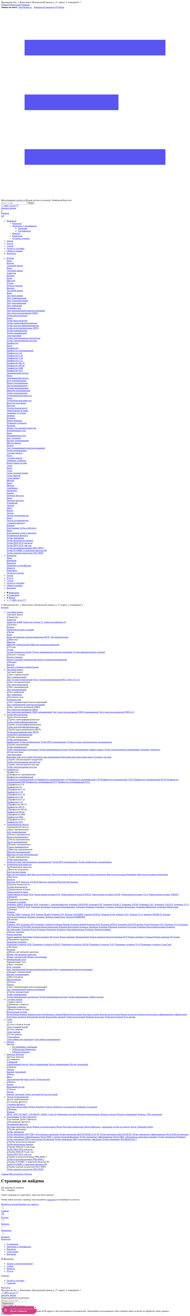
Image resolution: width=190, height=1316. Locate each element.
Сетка (9, 470)
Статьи (10, 246)
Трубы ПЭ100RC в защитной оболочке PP (27, 1164)
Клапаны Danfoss (61, 924)
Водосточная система (17, 1012)
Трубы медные (43, 1079)
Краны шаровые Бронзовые (20, 937)
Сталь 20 (52, 1114)
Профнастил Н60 (15, 817)
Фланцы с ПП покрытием (149, 1114)
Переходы (58, 1107)
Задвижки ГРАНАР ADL (18, 907)
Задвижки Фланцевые (125, 907)
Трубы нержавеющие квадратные (23, 749)
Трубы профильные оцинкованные (95, 862)
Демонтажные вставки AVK (20, 894)
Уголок (10, 649)
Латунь (10, 1092)
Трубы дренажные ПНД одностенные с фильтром (78, 1139)
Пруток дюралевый (79, 1064)
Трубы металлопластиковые (20, 1144)
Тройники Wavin (145, 1127)
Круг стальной (14, 967)
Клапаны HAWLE (109, 924)
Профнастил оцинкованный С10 (52, 779)
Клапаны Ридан (29, 929)
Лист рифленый (14, 694)
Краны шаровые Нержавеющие (75, 937)
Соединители (69, 1107)
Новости (16, 233)
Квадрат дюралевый (16, 1072)
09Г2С (10, 1114)
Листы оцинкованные (17, 842)
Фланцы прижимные (127, 1114)
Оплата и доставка (15, 248)
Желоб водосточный (72, 1014)
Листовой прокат (15, 295)
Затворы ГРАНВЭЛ (152, 914)
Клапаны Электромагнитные (71, 929)
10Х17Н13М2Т (20, 1114)
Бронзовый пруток (15, 1087)
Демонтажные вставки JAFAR (106, 894)
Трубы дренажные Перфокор (172, 1137)
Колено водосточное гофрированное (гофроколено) (162, 1014)
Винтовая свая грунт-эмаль (20, 757)
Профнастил (12, 348)
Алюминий (12, 1062)
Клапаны (11, 922)
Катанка (10, 627)
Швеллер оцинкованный (18, 852)
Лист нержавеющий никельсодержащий (26, 704)
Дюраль (10, 1069)
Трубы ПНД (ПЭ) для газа (19, 1154)
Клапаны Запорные (89, 927)
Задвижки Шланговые (167, 907)
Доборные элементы (16, 1007)
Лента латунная (32, 1094)
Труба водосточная (114, 1017)
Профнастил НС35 (15, 807)
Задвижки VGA (181, 904)
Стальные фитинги (16, 1104)
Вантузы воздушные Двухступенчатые (49, 874)
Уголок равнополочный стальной (89, 652)
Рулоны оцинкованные (18, 847)
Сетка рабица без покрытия (20, 1039)
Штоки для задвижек (37, 957)
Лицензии (22, 228)
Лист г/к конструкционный (20, 679)
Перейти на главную (28, 1204)
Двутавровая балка (59, 637)
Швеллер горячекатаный (18, 644)
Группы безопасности (17, 887)
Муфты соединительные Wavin (47, 1127)
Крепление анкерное (16, 1017)
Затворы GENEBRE (74, 914)
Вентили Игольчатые (68, 882)
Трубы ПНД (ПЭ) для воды (20, 1149)
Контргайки (22, 1107)
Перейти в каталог (10, 1204)
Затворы (11, 912)
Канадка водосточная (110, 1014)
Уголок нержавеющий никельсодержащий (52, 652)
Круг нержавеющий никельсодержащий (73, 969)
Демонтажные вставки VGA (134, 894)
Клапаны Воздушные (69, 927)
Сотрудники (12, 1251)
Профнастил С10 (15, 792)
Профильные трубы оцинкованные (23, 742)
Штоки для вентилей (17, 957)
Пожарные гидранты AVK (19, 944)
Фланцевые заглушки (67, 1114)
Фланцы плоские (108, 1114)
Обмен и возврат (15, 251)
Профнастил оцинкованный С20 (84, 779)
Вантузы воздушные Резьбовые (122, 874)
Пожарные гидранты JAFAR (75, 944)
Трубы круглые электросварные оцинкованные (89, 742)
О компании (12, 1244)
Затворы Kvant (108, 914)
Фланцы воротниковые (89, 1114)
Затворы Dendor (43, 914)
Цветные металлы (15, 500)
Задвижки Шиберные (146, 907)
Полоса (10, 984)
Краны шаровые (14, 934)
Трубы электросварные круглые (22, 767)
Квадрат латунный (15, 1094)
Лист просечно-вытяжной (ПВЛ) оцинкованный (76, 712)
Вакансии (17, 223)
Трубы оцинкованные (17, 739)
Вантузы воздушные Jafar (19, 874)
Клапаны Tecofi (142, 924)
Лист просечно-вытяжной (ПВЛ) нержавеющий (29, 712)
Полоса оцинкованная (17, 837)
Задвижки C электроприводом (53, 904)
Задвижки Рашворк (85, 907)
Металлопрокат (16, 1174)
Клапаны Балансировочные (45, 927)
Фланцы (10, 1112)
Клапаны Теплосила (46, 929)
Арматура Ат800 (14, 622)
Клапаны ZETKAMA (21, 927)
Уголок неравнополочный (19, 652)
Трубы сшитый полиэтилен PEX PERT (25, 1169)
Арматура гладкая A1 (33, 622)
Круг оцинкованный (16, 832)
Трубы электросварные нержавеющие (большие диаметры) (132, 749)
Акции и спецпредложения (20, 1263)
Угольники (92, 1107)
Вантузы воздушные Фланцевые (152, 874)
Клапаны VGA (172, 924)
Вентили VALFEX (30, 882)
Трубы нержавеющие (17, 747)
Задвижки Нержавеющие (63, 907)
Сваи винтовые (14, 754)
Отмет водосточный (75, 1017)
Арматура (11, 619)
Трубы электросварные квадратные (23, 762)
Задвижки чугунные (16, 902)
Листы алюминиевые (59, 1064)
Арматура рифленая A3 (55, 622)
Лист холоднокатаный (17, 684)
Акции (10, 241)
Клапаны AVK (28, 924)
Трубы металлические (17, 320)
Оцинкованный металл (18, 378)
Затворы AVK (28, 914)
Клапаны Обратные (108, 927)
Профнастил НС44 (15, 812)
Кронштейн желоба (36, 1017)
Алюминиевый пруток (17, 1064)
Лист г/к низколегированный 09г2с (50, 679)
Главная (5, 1174)
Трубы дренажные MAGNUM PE (116, 1134)
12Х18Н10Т (34, 1114)
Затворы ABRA (14, 914)
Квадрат (10, 664)
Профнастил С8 (14, 787)
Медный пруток (27, 1079)
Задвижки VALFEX (163, 904)
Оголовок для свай (102, 757)
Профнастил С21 (15, 802)
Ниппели (40, 1107)
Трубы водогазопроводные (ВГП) (23, 732)
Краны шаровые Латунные (46, 937)
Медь (9, 1077)
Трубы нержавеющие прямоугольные (86, 749)
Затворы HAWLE (92, 914)
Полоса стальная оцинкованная (52, 659)
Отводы (49, 1107)
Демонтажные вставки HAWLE (76, 894)
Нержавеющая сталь (16, 435)
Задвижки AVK (31, 904)
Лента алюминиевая (38, 1064)
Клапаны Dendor (78, 924)
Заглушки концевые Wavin (19, 1127)
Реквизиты (17, 236)
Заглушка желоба (91, 1014)
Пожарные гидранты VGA (127, 944)
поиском (51, 1199)
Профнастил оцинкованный (20, 777)
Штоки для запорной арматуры (21, 954)
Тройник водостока (95, 1017)
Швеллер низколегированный (45, 644)
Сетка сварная (13, 1032)
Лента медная (13, 1079)
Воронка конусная (36, 1014)
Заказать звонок (8, 208)
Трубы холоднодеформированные (23, 727)
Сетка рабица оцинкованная (46, 1039)
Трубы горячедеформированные (22, 722)
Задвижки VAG (146, 904)
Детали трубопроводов (18, 520)
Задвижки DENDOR (78, 904)
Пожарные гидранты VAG (101, 944)
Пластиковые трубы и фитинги (21, 533)
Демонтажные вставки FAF (47, 894)
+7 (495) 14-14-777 (9, 205)
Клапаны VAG (157, 924)
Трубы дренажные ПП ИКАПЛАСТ (120, 1139)
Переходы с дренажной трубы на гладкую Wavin (113, 1127)
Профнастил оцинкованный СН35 (116, 779)
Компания (11, 221)
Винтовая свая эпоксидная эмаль (77, 757)
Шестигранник (14, 979)
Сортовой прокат (15, 270)
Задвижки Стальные (104, 907)
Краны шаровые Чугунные (167, 937)
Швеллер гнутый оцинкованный (22, 854)
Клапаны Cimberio (44, 924)
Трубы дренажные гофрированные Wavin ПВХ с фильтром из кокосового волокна (118, 1137)
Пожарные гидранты (17, 942)
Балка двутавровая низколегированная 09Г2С (28, 637)
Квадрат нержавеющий (18, 974)
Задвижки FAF (95, 904)
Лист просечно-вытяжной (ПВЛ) (22, 709)
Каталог (10, 263)
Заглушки (11, 1107)
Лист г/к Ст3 (73, 679)
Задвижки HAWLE (112, 904)
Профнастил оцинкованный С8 (22, 779)
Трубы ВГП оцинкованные (19, 734)
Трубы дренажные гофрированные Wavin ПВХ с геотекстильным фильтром (43, 1137)
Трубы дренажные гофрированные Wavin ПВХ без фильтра (160, 1134)
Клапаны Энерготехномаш (98, 929)
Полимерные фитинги (17, 1124)
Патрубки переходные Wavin (76, 1127)
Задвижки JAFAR (130, 904)
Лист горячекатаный (16, 677)
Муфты (31, 1107)
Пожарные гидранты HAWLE (46, 944)
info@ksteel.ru (25, 7)
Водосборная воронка (17, 1014)
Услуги (10, 243)
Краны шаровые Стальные (141, 937)
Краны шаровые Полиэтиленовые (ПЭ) (109, 937)
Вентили (11, 879)
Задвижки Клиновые (41, 907)
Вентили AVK (13, 882)
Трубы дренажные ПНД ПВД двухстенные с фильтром (33, 1134)
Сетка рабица (13, 1037)
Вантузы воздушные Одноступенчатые (87, 874)
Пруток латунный (49, 1094)
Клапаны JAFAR (126, 924)
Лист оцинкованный (16, 689)
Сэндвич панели (14, 458)
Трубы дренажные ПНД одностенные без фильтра (30, 1139)
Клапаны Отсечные (127, 927)
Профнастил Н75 (15, 822)
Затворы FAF (57, 914)
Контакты (11, 253)
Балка (9, 634)
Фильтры (11, 949)
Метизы (10, 485)
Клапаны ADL (13, 924)
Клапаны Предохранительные (151, 927)
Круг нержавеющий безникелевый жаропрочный (30, 969)
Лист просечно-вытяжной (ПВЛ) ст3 (116, 712)
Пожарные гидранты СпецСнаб (156, 944)
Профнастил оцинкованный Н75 (41, 782)
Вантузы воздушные (16, 872)
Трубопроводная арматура (19, 400)
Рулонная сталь (14, 699)
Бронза (10, 1084)
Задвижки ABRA (15, 904)
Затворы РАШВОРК (75, 917)
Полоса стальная (14, 657)
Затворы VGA (136, 914)
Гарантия (11, 1283)
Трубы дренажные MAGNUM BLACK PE (79, 1134)
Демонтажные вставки (17, 892)
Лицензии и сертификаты (24, 226)
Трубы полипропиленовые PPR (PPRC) (25, 1159)
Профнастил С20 (15, 797)
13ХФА (43, 1114)
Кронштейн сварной (56, 1017)
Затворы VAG (122, 914)
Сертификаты (24, 231)
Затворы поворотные (55, 917)
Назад (9, 260)
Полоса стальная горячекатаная (21, 659)
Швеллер (11, 642)
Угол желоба (129, 1017)
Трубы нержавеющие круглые (53, 749)
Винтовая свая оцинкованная (47, 757)
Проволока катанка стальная (20, 629)
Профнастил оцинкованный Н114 (74, 782)
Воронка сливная (54, 1014)
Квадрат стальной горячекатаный (23, 667)
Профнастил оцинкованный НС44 (150, 779)
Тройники (81, 1107)
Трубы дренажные (15, 1132)
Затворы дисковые (36, 917)
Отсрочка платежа (21, 238)
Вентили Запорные (48, 882)
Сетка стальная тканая (17, 1027)
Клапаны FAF (93, 924)
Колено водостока (129, 1014)
